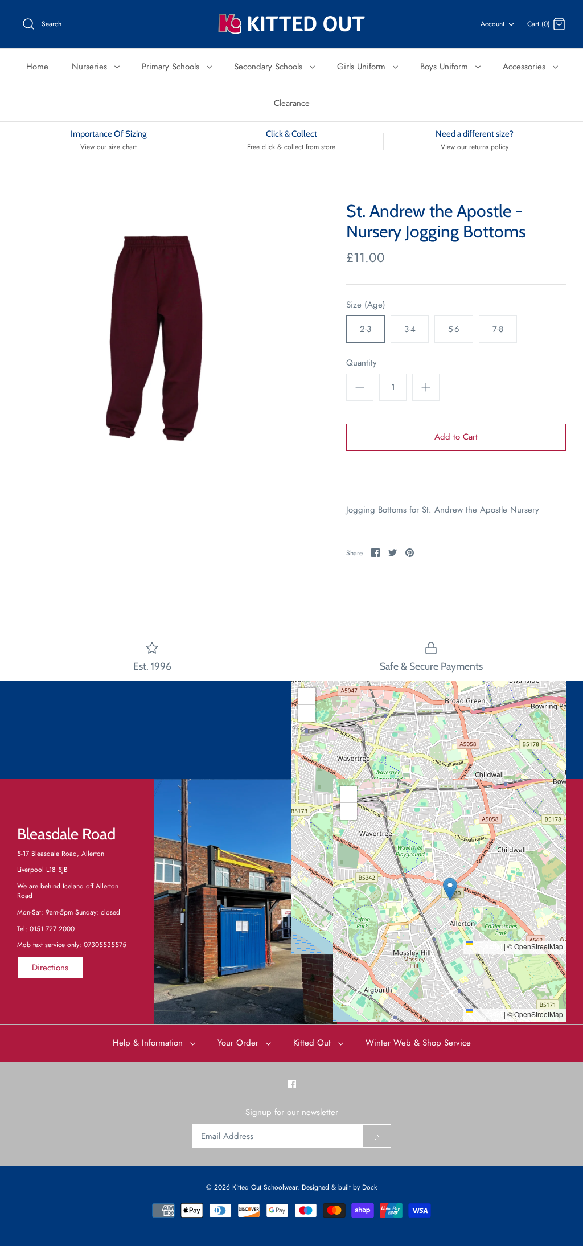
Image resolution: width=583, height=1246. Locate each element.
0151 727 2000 (52, 929)
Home (37, 66)
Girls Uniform (362, 66)
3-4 (410, 329)
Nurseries (91, 66)
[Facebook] (292, 1084)
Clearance (292, 103)
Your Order (239, 1042)
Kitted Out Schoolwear (264, 1187)
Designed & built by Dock (339, 1187)
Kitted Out (313, 1042)
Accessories (525, 66)
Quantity (361, 363)
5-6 (453, 329)
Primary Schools (172, 66)
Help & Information (149, 1042)
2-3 (365, 329)
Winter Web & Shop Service (418, 1042)
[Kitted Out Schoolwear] (291, 24)
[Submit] (377, 1136)
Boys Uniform (445, 66)
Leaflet (490, 946)
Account (492, 24)
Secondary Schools (269, 66)
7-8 (497, 329)
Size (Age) (365, 305)
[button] (429, 806)
